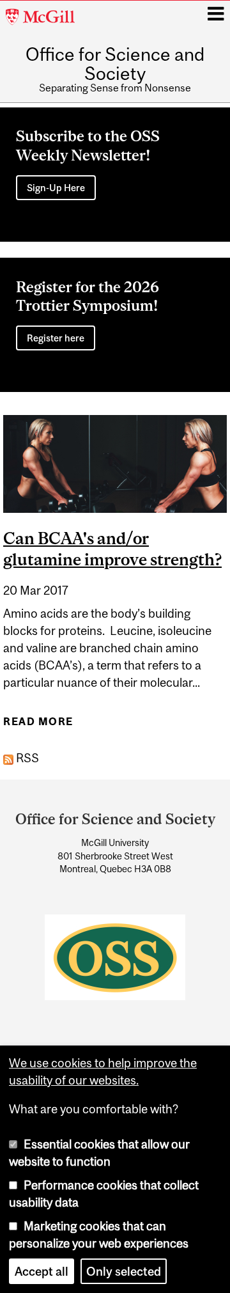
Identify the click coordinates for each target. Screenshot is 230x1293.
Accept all (41, 1271)
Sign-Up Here (56, 187)
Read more (38, 725)
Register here (55, 338)
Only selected (123, 1271)
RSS (26, 758)
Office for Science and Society (115, 64)
